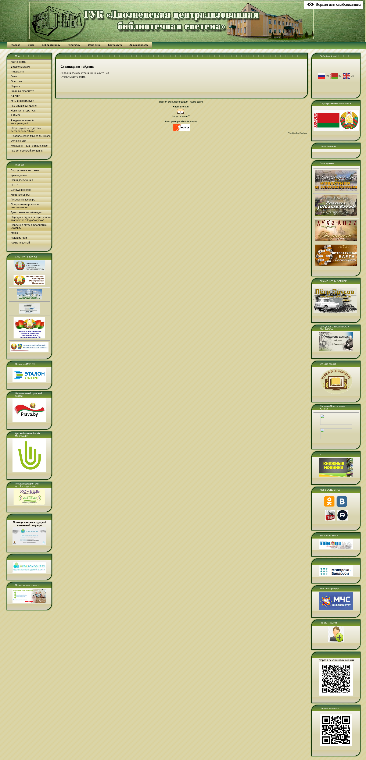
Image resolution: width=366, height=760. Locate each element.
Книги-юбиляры (20, 194)
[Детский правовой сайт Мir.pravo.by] (29, 471)
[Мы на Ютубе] (330, 519)
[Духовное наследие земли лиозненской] (336, 240)
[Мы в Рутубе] (342, 519)
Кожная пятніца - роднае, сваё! (29, 145)
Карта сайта (18, 61)
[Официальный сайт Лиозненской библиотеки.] (180, 113)
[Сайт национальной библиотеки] (29, 298)
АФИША (15, 96)
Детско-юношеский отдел (26, 212)
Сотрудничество (21, 189)
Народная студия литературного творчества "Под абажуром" (31, 219)
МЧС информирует (22, 100)
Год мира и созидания (24, 105)
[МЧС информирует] (336, 609)
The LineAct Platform (297, 133)
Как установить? (181, 116)
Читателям (17, 71)
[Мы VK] (342, 505)
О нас (14, 76)
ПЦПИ (14, 185)
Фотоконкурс (18, 140)
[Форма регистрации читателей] (336, 641)
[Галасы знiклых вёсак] (336, 215)
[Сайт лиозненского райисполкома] (29, 350)
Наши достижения (22, 180)
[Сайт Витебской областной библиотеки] (29, 312)
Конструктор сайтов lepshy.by (181, 121)
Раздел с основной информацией (22, 122)
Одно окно (17, 81)
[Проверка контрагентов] (29, 601)
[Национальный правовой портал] (29, 421)
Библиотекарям (20, 66)
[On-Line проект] (336, 394)
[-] (29, 571)
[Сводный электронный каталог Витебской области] (336, 438)
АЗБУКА (16, 115)
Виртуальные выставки (25, 170)
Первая (15, 86)
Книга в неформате (22, 91)
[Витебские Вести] (336, 548)
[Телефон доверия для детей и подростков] (29, 503)
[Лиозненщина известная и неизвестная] (336, 190)
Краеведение (19, 175)
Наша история (19, 237)
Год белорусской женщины (27, 150)
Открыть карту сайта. (73, 76)
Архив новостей (20, 242)
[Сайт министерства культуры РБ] (29, 284)
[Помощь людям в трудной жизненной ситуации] (29, 543)
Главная (19, 164)
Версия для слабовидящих (173, 101)
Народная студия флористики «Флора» (29, 227)
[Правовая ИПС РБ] (29, 381)
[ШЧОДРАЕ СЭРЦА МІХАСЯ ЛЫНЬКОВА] (336, 350)
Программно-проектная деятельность (25, 206)
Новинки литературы (23, 110)
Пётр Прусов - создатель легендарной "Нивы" (26, 130)
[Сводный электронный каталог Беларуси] (336, 423)
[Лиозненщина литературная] (336, 264)
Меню (18, 56)
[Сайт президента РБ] (29, 270)
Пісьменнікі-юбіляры (23, 199)
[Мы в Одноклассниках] (329, 505)
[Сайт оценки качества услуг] (29, 337)
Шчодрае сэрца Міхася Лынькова (31, 136)
